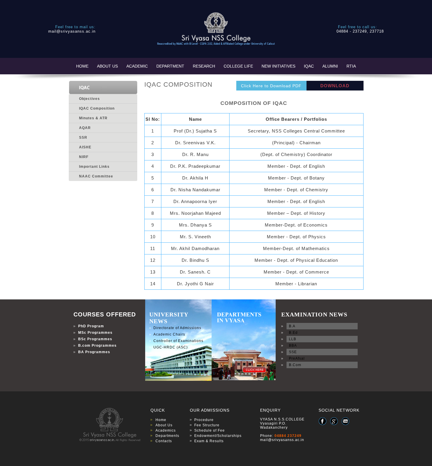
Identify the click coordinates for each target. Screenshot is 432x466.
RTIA (351, 66)
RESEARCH (204, 66)
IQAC (309, 66)
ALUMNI (330, 66)
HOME (82, 66)
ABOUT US (107, 66)
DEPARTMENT (170, 66)
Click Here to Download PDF (271, 85)
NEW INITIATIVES (278, 66)
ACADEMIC (137, 66)
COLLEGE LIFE (238, 66)
